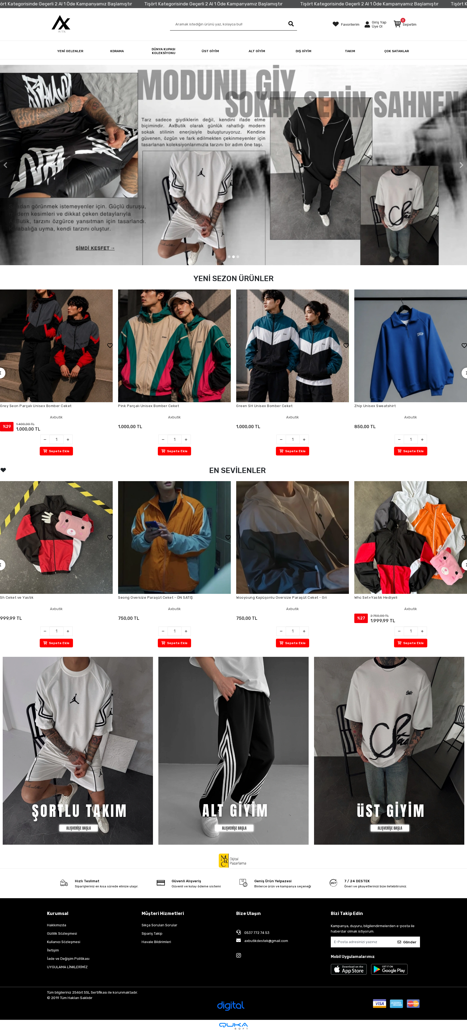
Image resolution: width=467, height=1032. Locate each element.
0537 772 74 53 (256, 933)
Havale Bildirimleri (156, 942)
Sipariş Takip (152, 933)
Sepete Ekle (59, 451)
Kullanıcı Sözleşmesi (63, 942)
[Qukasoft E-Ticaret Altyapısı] (233, 1026)
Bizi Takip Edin (347, 913)
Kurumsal (57, 913)
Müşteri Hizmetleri (163, 913)
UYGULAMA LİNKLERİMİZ (67, 967)
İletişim (53, 950)
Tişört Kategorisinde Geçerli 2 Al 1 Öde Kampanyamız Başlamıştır (83, 3)
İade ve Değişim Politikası (68, 959)
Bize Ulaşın (248, 913)
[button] (405, 24)
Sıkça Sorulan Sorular (159, 925)
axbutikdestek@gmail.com (265, 941)
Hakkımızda (56, 925)
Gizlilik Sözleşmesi (62, 933)
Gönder (409, 942)
